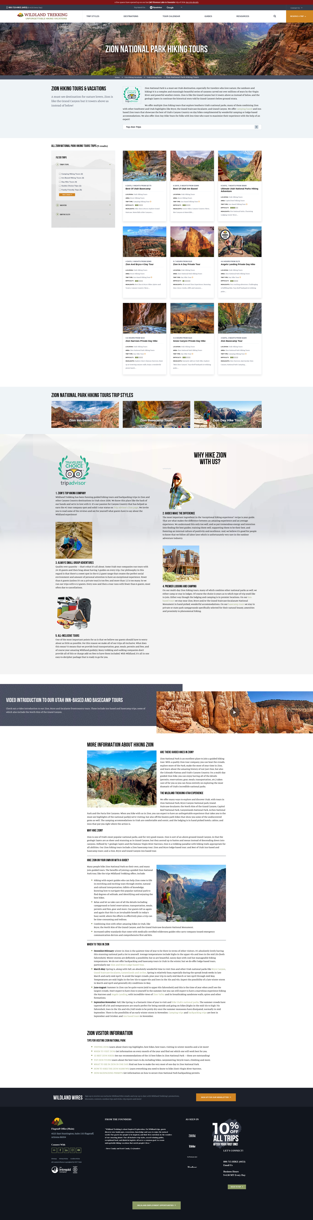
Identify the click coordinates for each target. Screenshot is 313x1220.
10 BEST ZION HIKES (104, 1055)
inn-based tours (131, 1016)
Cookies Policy (75, 1159)
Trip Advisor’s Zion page (126, 507)
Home (117, 77)
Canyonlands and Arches (133, 972)
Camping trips (176, 1012)
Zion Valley (159, 994)
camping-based (244, 108)
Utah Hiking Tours (154, 77)
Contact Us (295, 8)
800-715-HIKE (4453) (17, 7)
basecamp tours (236, 604)
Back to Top (236, 1187)
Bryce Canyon (218, 969)
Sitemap (54, 1159)
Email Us (228, 1165)
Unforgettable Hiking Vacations (46, 18)
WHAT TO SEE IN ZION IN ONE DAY (111, 1064)
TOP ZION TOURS (102, 1059)
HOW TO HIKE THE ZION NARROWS (111, 1068)
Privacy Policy (63, 1159)
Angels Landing (119, 994)
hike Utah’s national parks (185, 1002)
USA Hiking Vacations (133, 77)
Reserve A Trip (297, 16)
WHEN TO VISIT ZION (104, 1051)
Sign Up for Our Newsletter (215, 1097)
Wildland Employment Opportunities (155, 1205)
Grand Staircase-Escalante (107, 972)
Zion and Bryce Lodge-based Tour (127, 964)
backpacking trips (197, 1012)
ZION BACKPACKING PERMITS (108, 1072)
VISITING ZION (101, 1046)
